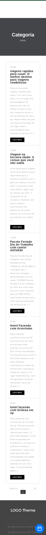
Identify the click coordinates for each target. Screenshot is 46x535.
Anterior (14, 489)
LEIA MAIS (17, 140)
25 (36, 488)
